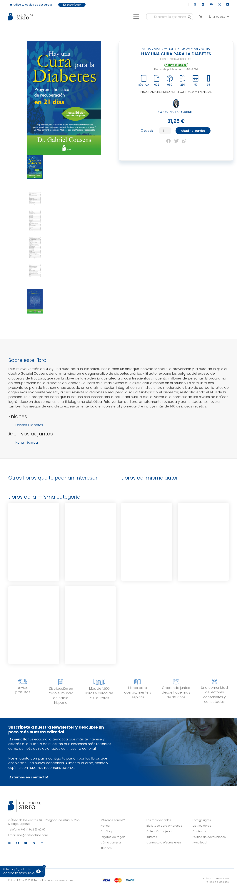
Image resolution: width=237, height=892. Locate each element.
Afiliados (106, 848)
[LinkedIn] (227, 4)
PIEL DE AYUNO (90, 521)
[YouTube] (211, 4)
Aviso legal (200, 842)
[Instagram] (195, 4)
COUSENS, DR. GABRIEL (176, 112)
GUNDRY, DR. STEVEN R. (146, 544)
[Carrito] (200, 16)
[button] (136, 17)
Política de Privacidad (216, 878)
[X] (219, 4)
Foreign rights (202, 820)
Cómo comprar (111, 842)
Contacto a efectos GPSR (163, 842)
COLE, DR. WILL (90, 628)
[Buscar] (189, 17)
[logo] (20, 16)
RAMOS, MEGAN (33, 628)
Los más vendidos (158, 820)
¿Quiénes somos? (113, 820)
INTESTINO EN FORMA (203, 521)
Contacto (199, 831)
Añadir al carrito (193, 131)
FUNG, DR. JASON (34, 543)
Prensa (105, 826)
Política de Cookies (217, 881)
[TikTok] (42, 843)
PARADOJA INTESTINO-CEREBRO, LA (146, 522)
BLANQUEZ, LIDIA (90, 543)
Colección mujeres (159, 831)
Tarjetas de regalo (113, 837)
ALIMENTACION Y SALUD (194, 49)
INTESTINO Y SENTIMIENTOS (90, 606)
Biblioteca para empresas (164, 826)
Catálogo (107, 831)
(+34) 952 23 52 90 (33, 829)
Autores (151, 837)
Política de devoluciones (209, 837)
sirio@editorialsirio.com (32, 835)
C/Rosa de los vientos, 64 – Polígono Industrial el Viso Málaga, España (44, 822)
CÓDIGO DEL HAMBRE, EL (34, 521)
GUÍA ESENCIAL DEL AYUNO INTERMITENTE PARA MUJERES (34, 606)
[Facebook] (203, 4)
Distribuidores (202, 826)
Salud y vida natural (157, 49)
